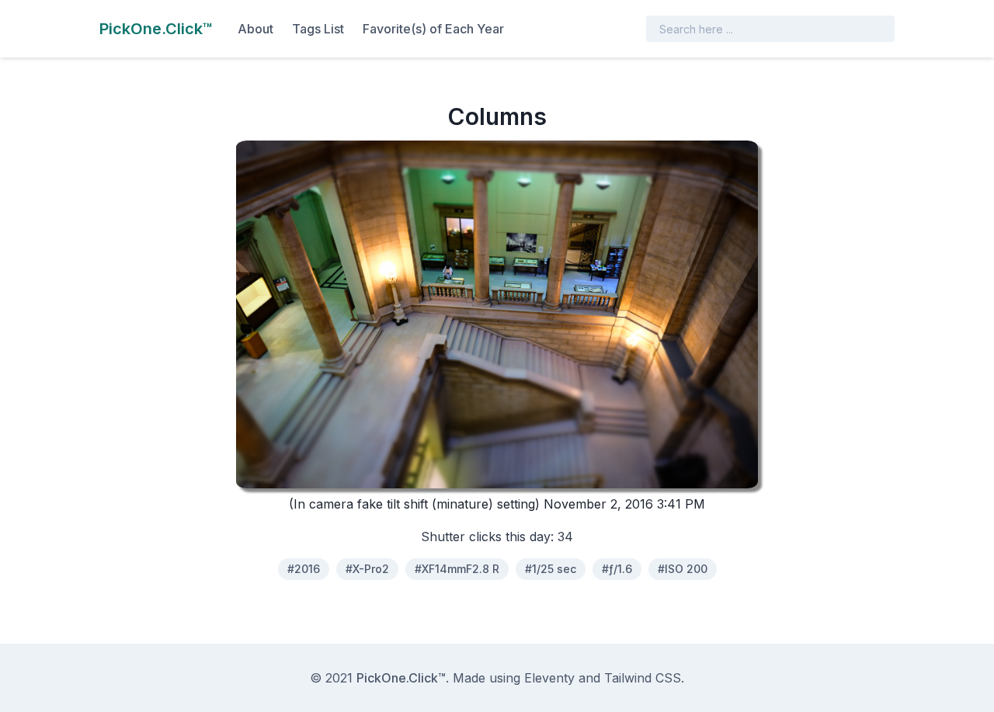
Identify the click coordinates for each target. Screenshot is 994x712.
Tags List (318, 28)
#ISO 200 (682, 568)
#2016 (303, 568)
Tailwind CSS (642, 678)
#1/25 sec (550, 568)
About (255, 28)
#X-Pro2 (367, 568)
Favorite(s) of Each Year (433, 28)
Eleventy (549, 678)
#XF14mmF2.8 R (457, 568)
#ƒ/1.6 (617, 568)
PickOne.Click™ (401, 678)
